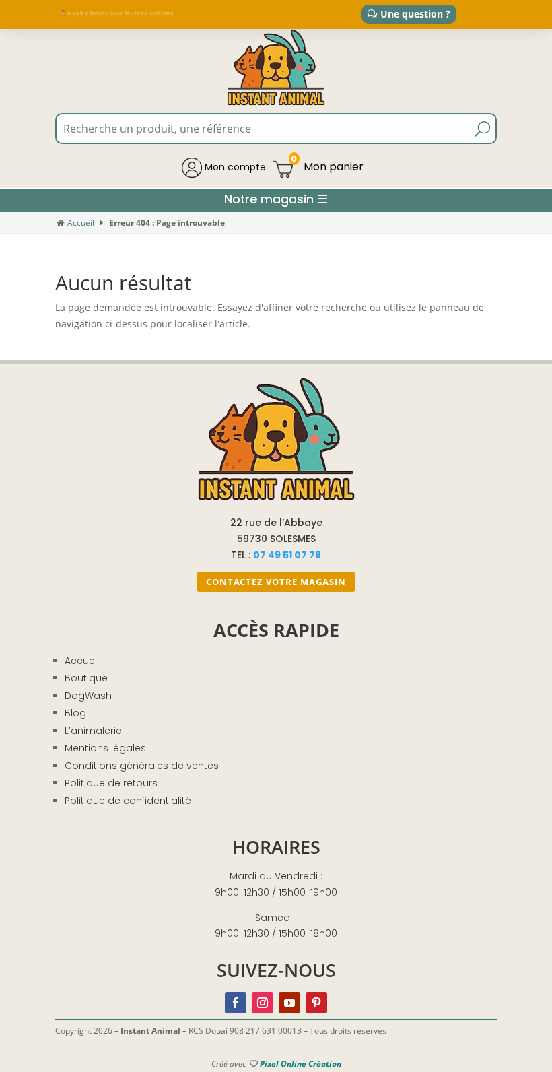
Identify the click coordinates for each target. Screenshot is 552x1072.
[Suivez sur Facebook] (235, 1002)
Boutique (86, 678)
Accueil (80, 222)
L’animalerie (93, 730)
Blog (75, 713)
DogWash (88, 695)
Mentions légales (105, 748)
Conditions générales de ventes (142, 765)
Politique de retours (111, 783)
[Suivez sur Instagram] (262, 1002)
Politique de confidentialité (128, 800)
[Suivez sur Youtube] (289, 1002)
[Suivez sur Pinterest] (316, 1002)
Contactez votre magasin (276, 582)
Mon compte (234, 167)
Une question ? (415, 13)
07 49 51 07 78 (287, 555)
